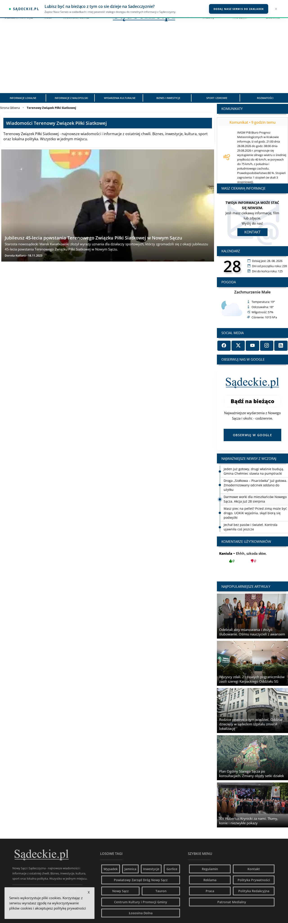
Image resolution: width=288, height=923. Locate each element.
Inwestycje (151, 869)
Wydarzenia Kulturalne (119, 98)
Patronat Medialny (231, 902)
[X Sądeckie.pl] (238, 346)
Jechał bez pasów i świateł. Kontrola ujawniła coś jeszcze (250, 527)
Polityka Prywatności (254, 880)
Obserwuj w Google (252, 435)
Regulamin (210, 869)
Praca (210, 891)
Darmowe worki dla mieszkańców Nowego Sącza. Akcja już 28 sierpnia (255, 499)
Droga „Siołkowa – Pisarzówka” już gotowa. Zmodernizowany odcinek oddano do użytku (255, 485)
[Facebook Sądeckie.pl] (224, 346)
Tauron (160, 891)
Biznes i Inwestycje (168, 98)
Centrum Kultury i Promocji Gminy (140, 902)
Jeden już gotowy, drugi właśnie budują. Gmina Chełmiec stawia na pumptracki (254, 471)
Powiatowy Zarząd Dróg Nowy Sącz (141, 880)
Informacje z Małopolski (71, 98)
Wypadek (111, 869)
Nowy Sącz (120, 891)
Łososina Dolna (141, 913)
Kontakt (252, 232)
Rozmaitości (265, 98)
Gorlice (171, 869)
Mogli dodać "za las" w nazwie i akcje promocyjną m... (252, 559)
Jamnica (130, 869)
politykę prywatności (70, 908)
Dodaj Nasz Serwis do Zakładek (239, 9)
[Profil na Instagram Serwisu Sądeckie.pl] (266, 346)
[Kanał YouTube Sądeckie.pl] (252, 346)
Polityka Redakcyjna (253, 891)
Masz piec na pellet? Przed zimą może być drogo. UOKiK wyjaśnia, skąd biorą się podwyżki (255, 513)
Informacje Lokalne (23, 98)
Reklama (209, 880)
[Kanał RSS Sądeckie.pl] (281, 346)
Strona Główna (10, 108)
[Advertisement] (144, 59)
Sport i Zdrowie (216, 98)
